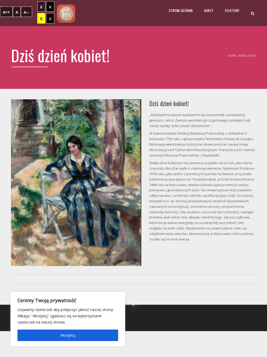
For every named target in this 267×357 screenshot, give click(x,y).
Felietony (232, 10)
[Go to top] (133, 304)
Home (232, 55)
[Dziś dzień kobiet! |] (66, 13)
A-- (26, 12)
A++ (6, 12)
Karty (208, 10)
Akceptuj (67, 335)
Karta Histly (247, 55)
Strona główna (181, 10)
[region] (67, 319)
